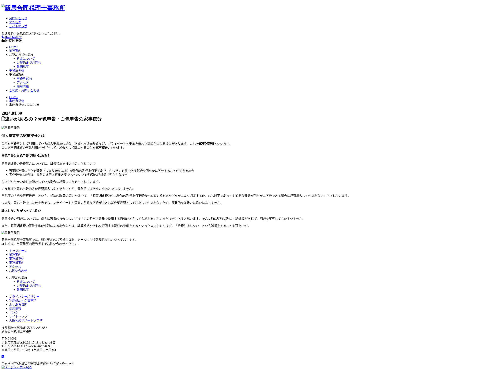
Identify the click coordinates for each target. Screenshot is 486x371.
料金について (26, 58)
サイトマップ (18, 26)
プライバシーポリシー (24, 296)
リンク (13, 312)
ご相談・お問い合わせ (24, 90)
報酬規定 (23, 66)
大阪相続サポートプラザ (26, 320)
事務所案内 (24, 78)
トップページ (18, 250)
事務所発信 (16, 70)
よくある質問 (18, 304)
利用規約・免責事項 (22, 300)
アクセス (15, 22)
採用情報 (23, 86)
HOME (13, 47)
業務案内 (15, 50)
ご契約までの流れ (29, 62)
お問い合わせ (18, 18)
